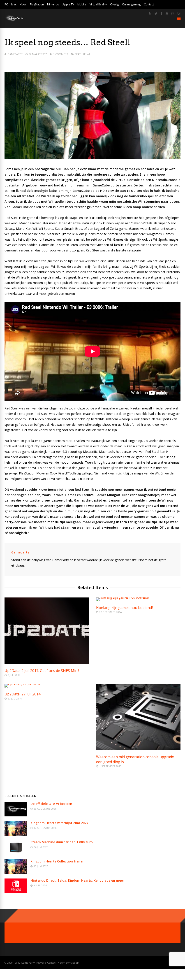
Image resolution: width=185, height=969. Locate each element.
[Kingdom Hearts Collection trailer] (16, 873)
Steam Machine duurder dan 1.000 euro (61, 842)
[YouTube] (167, 13)
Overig (114, 4)
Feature (80, 54)
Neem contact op (68, 962)
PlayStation (37, 4)
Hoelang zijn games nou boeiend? (124, 607)
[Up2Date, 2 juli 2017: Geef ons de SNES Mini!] (47, 663)
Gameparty (15, 54)
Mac (13, 4)
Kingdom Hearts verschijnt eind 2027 (59, 823)
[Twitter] (156, 13)
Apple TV (68, 4)
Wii (88, 54)
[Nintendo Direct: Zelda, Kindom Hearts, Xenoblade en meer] (16, 892)
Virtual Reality (98, 4)
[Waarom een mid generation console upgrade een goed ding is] (138, 749)
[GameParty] (14, 21)
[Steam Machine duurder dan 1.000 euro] (16, 853)
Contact (149, 4)
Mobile (81, 4)
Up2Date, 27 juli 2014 (22, 694)
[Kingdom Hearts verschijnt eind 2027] (16, 834)
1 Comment (60, 54)
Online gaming (131, 4)
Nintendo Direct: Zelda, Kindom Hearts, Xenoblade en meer (77, 880)
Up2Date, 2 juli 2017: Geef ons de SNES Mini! (42, 670)
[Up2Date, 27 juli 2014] (22, 684)
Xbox (23, 4)
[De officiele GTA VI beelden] (16, 815)
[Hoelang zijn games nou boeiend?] (122, 597)
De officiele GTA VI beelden (51, 804)
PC (6, 4)
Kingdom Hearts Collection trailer (57, 861)
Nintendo (53, 4)
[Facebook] (161, 13)
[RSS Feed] (150, 13)
